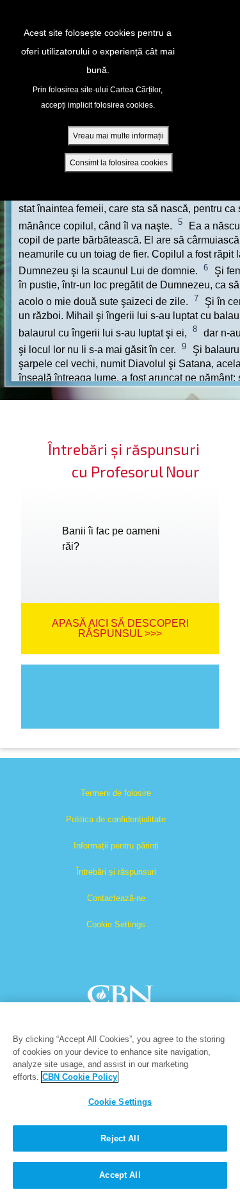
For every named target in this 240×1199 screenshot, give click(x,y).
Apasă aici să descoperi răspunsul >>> (120, 628)
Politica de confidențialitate (116, 819)
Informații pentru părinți (116, 845)
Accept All (119, 1175)
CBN (122, 998)
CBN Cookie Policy (79, 1077)
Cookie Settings (115, 924)
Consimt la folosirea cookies (119, 162)
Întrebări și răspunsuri (116, 872)
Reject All (119, 1138)
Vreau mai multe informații (118, 135)
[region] (120, 1100)
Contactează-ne (116, 898)
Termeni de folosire (116, 793)
